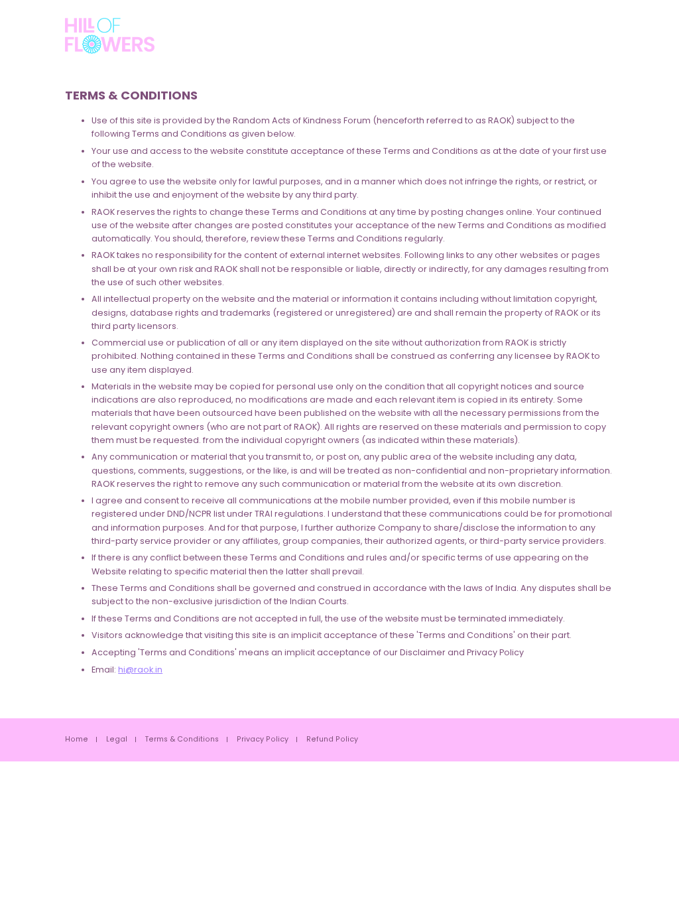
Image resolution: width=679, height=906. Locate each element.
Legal (116, 740)
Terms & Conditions (182, 740)
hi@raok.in (140, 669)
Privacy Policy (262, 740)
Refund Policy (332, 740)
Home (76, 740)
